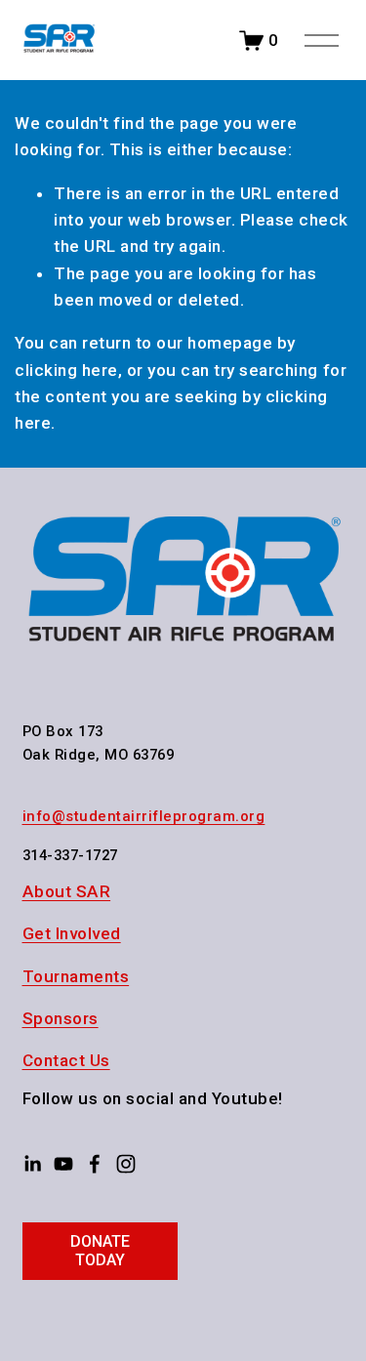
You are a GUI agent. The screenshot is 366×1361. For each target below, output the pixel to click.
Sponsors (60, 1018)
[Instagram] (126, 1164)
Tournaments (76, 976)
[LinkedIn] (32, 1164)
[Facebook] (94, 1164)
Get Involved (71, 933)
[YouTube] (63, 1164)
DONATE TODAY (100, 1250)
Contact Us (66, 1060)
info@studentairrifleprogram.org (143, 816)
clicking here (66, 370)
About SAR (66, 891)
